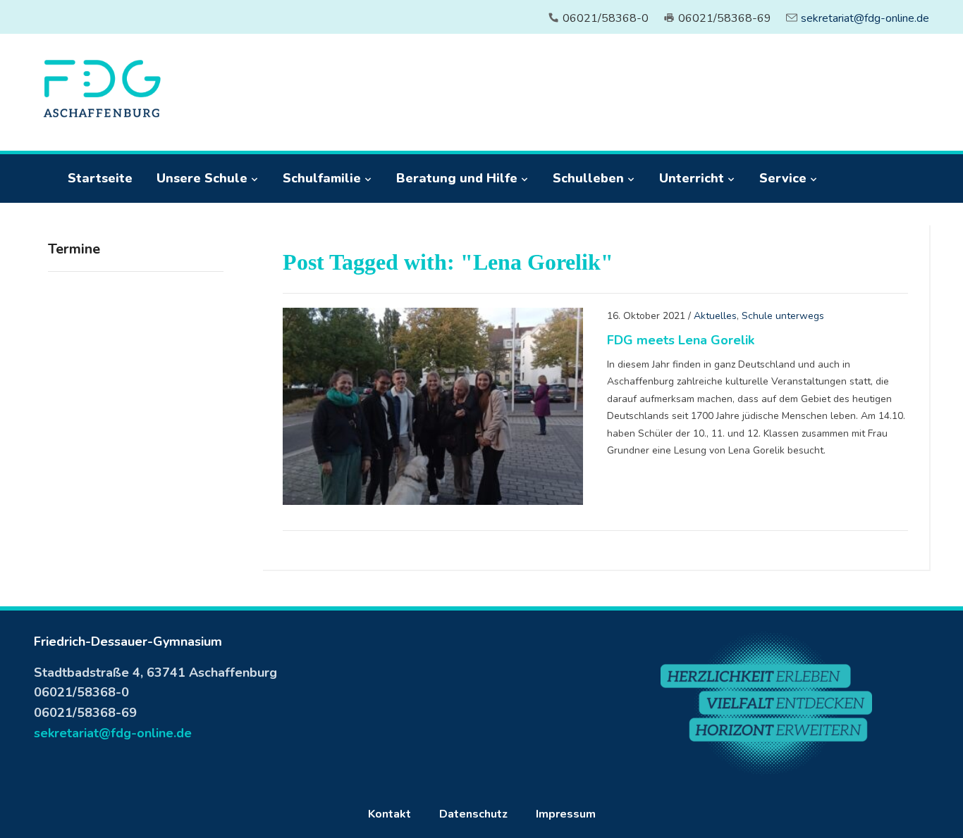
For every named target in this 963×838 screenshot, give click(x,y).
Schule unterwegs (783, 316)
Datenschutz (473, 814)
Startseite (100, 178)
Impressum (566, 814)
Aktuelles (715, 316)
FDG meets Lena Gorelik (680, 340)
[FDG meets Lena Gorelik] (433, 406)
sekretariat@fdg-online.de (865, 18)
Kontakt (389, 814)
